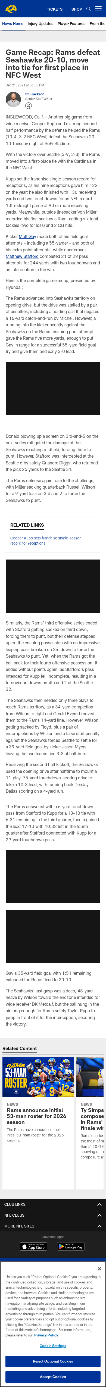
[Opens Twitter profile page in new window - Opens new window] (28, 105)
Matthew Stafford (22, 256)
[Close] (99, 1269)
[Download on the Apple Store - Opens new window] (33, 1247)
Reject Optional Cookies (53, 1361)
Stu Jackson (34, 94)
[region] (53, 1324)
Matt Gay (27, 236)
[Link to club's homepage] (10, 6)
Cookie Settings (53, 1346)
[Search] (88, 9)
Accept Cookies (53, 1376)
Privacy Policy (46, 1335)
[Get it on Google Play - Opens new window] (71, 1249)
